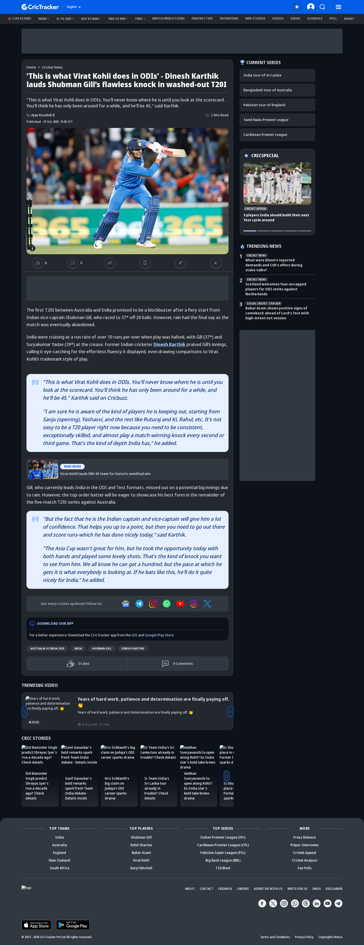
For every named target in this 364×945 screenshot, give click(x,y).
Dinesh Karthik (133, 648)
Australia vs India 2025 (47, 648)
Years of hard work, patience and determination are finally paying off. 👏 (153, 702)
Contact (206, 889)
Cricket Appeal (304, 852)
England (59, 852)
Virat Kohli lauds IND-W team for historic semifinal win (81, 462)
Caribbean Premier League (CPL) (223, 845)
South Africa (59, 868)
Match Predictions (168, 18)
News (42, 19)
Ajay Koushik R (40, 115)
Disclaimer (334, 889)
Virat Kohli (141, 860)
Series (295, 18)
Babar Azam (141, 852)
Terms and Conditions (275, 937)
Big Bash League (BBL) (223, 860)
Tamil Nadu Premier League (265, 119)
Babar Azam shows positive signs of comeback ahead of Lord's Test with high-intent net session (277, 313)
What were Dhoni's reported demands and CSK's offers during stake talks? (273, 265)
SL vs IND (63, 19)
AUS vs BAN (90, 19)
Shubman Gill (102, 648)
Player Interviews (304, 845)
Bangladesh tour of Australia (267, 90)
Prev (24, 711)
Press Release (304, 837)
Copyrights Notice (330, 937)
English (72, 7)
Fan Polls (305, 868)
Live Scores (21, 18)
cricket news (52, 67)
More (348, 19)
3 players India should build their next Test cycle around (276, 217)
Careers (243, 889)
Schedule (314, 18)
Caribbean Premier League (265, 134)
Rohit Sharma (141, 845)
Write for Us (297, 889)
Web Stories (255, 18)
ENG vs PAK (116, 19)
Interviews (229, 18)
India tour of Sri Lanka (262, 75)
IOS (134, 635)
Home (31, 67)
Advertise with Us (268, 889)
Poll (333, 18)
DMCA (316, 889)
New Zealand (59, 860)
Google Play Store (159, 635)
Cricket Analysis (304, 860)
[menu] (338, 7)
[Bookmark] (145, 263)
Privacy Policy (304, 937)
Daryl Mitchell (141, 868)
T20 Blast (222, 868)
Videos (278, 18)
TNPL (139, 19)
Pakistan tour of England (264, 104)
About (190, 889)
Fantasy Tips (202, 18)
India (78, 648)
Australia (59, 845)
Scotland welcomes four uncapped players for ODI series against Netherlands (275, 289)
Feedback (225, 889)
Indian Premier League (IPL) (222, 837)
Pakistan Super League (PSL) (222, 852)
